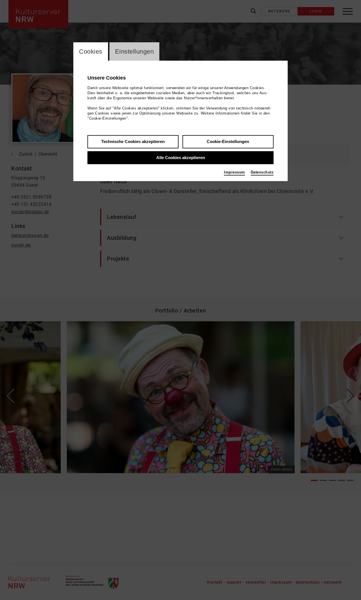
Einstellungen (134, 51)
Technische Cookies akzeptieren (133, 141)
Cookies (90, 51)
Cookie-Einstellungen (228, 141)
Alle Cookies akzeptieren (180, 157)
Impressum (234, 172)
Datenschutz (262, 172)
